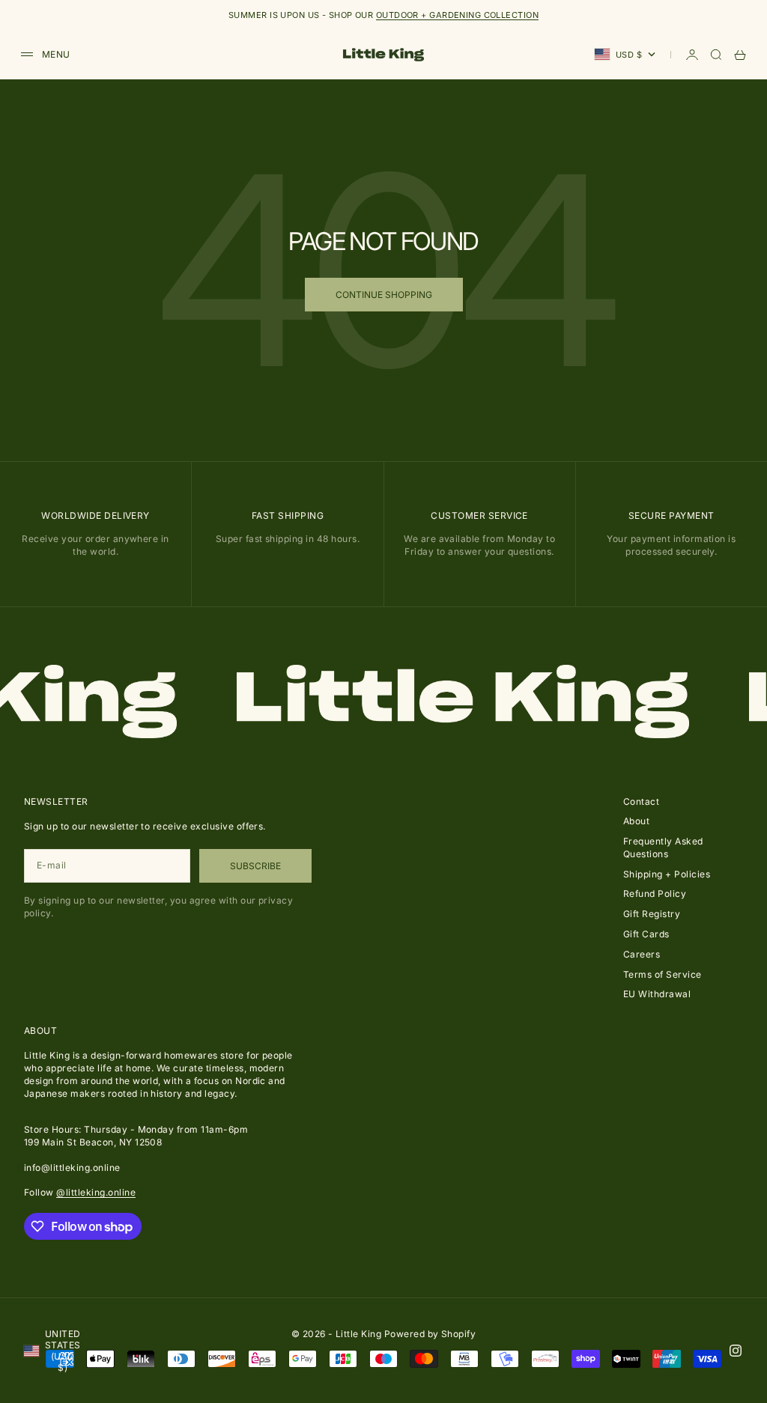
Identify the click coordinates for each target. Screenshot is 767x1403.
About (636, 821)
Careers (641, 954)
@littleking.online (96, 1192)
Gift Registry (651, 913)
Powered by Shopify (430, 1333)
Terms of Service (662, 974)
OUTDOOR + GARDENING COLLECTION (457, 15)
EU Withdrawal (657, 993)
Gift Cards (646, 934)
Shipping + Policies (666, 874)
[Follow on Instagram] (735, 1350)
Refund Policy (654, 893)
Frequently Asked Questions (663, 847)
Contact (641, 801)
